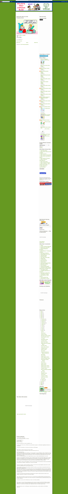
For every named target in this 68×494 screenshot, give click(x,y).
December (43, 319)
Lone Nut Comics (43, 259)
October (42, 321)
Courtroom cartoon (44, 375)
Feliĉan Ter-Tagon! (47, 121)
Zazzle (25, 414)
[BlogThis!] (17, 37)
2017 (41, 311)
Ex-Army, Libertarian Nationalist (46, 246)
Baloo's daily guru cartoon (45, 68)
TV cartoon (43, 338)
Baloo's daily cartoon (44, 161)
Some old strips (47, 128)
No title (42, 331)
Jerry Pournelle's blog (44, 277)
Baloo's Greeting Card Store (45, 162)
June (42, 326)
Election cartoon (44, 334)
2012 (41, 316)
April (42, 329)
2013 (41, 315)
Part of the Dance (43, 265)
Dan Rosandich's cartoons (45, 278)
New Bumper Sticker (44, 339)
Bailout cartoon (43, 364)
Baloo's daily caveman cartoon (46, 94)
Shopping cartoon (44, 348)
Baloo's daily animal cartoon (45, 103)
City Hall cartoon (44, 345)
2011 (41, 317)
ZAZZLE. (41, 179)
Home (27, 42)
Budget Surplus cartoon (45, 365)
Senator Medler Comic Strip (45, 254)
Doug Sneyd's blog (44, 260)
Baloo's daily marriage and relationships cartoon (45, 97)
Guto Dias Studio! (43, 256)
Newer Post (18, 42)
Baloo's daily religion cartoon (45, 91)
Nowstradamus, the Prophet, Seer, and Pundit (45, 134)
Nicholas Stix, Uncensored (45, 247)
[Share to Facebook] (20, 37)
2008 (41, 384)
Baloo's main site (43, 153)
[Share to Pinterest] (21, 37)
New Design (43, 354)
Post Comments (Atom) (24, 44)
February (43, 379)
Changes (42, 66)
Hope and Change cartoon (45, 358)
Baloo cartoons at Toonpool (45, 158)
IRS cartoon (43, 371)
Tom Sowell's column (44, 269)
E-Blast (42, 245)
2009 (41, 383)
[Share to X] (18, 37)
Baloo (21, 35)
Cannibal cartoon (44, 340)
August (42, 324)
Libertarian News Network (45, 266)
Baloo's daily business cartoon (46, 88)
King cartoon (43, 333)
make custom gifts (20, 414)
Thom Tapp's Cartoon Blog (45, 257)
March (42, 330)
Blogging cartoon (44, 373)
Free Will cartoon (47, 108)
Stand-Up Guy (43, 113)
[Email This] (16, 37)
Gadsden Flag (43, 258)
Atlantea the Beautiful (44, 59)
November (43, 320)
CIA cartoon (43, 350)
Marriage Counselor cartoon (45, 335)
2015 (41, 312)
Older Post (36, 42)
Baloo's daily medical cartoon (45, 85)
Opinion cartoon (44, 349)
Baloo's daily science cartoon (45, 100)
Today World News (44, 255)
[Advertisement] (34, 13)
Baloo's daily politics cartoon (45, 78)
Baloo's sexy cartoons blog (45, 65)
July (42, 325)
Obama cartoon (43, 363)
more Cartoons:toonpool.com (42, 242)
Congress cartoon (44, 368)
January (42, 380)
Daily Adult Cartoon (44, 150)
